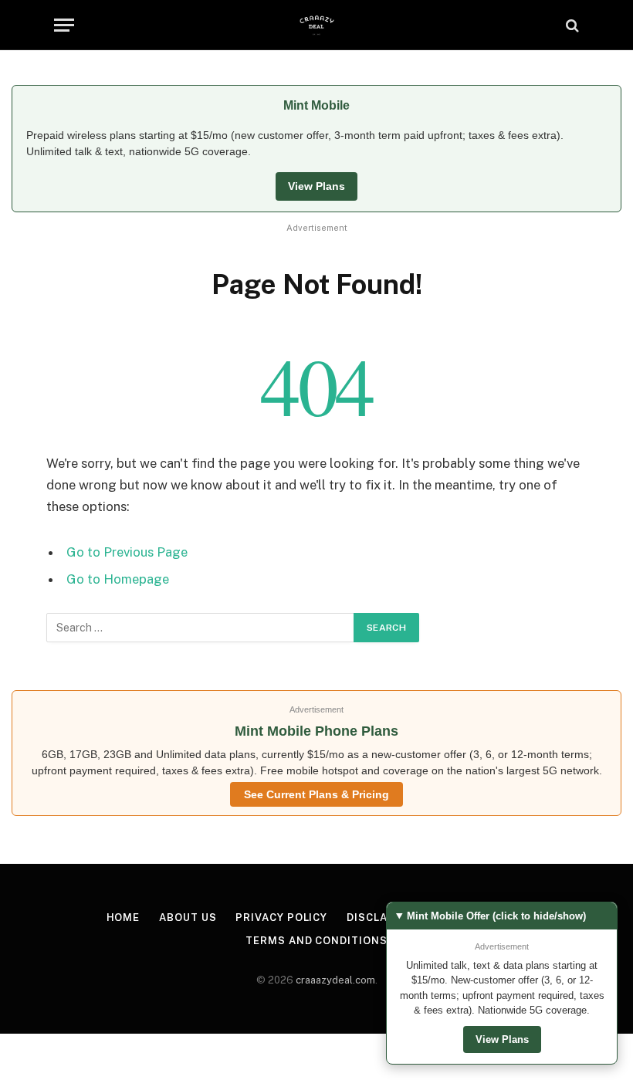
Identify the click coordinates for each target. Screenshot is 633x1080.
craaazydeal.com (335, 980)
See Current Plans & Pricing (316, 794)
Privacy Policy (281, 917)
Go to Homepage (117, 579)
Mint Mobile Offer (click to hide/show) (496, 916)
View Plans (316, 186)
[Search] (571, 25)
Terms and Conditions (316, 940)
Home (123, 917)
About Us (187, 917)
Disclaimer (381, 917)
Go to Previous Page (127, 552)
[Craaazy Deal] (317, 25)
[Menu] (64, 25)
